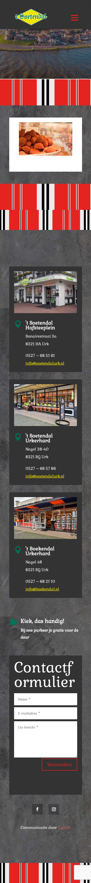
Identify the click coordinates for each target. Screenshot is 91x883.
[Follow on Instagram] (54, 809)
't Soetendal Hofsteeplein (40, 325)
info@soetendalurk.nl (44, 363)
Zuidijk (64, 827)
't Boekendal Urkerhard (39, 551)
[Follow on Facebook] (37, 809)
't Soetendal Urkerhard (39, 438)
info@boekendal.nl (42, 589)
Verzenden (59, 764)
